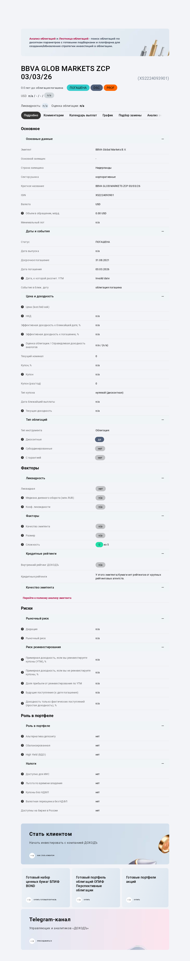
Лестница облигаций (74, 38)
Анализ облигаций (42, 38)
